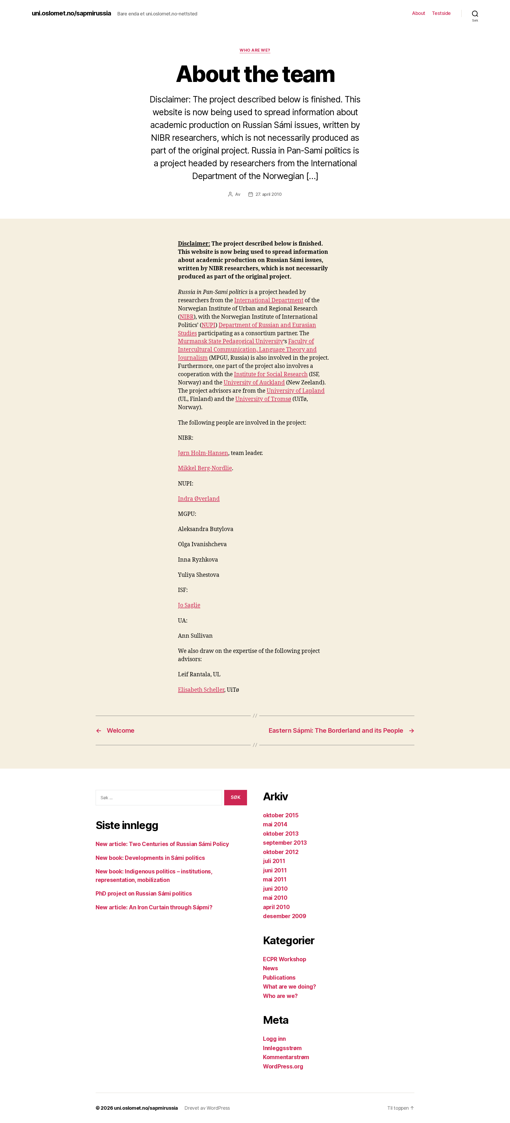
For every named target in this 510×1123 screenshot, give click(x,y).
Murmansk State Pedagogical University (230, 341)
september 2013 (285, 842)
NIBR (187, 317)
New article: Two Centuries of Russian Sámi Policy (162, 844)
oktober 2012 (281, 852)
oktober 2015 (281, 815)
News (270, 968)
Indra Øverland (199, 499)
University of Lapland (296, 391)
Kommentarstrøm (286, 1057)
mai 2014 (275, 824)
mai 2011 (275, 879)
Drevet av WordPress (207, 1108)
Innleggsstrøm (282, 1048)
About (418, 13)
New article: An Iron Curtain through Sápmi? (154, 907)
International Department (268, 300)
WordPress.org (283, 1066)
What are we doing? (289, 986)
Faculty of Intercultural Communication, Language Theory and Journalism (247, 350)
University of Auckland (254, 382)
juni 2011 (275, 870)
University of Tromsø (263, 399)
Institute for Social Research (271, 374)
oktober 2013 (281, 833)
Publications (279, 977)
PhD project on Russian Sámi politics (144, 893)
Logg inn (274, 1038)
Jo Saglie (189, 605)
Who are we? (255, 50)
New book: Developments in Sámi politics (150, 858)
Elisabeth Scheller (201, 690)
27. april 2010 (269, 194)
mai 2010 (275, 897)
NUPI (208, 325)
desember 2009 (284, 916)
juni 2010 (275, 888)
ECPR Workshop (284, 959)
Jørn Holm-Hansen (203, 453)
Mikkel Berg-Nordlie (205, 468)
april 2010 (276, 907)
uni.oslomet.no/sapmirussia (71, 13)
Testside (441, 13)
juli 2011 (274, 861)
